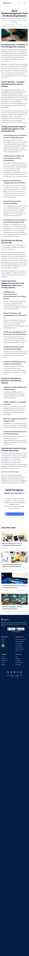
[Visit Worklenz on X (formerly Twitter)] (8, 672)
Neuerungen (18, 664)
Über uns (3, 639)
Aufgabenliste (19, 643)
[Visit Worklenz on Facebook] (11, 672)
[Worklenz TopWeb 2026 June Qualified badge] (3, 645)
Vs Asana (3, 656)
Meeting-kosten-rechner (21, 639)
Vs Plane (3, 662)
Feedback (18, 658)
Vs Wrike (3, 664)
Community (18, 660)
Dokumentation (19, 662)
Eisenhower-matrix (20, 648)
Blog (17, 656)
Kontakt (2, 641)
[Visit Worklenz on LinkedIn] (14, 672)
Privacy (16, 676)
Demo (23, 481)
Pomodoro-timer (19, 647)
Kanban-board (19, 645)
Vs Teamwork (4, 660)
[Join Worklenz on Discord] (21, 672)
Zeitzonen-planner (20, 641)
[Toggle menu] (24, 3)
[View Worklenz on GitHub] (18, 672)
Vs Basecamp (4, 658)
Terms (12, 676)
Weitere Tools (19, 650)
